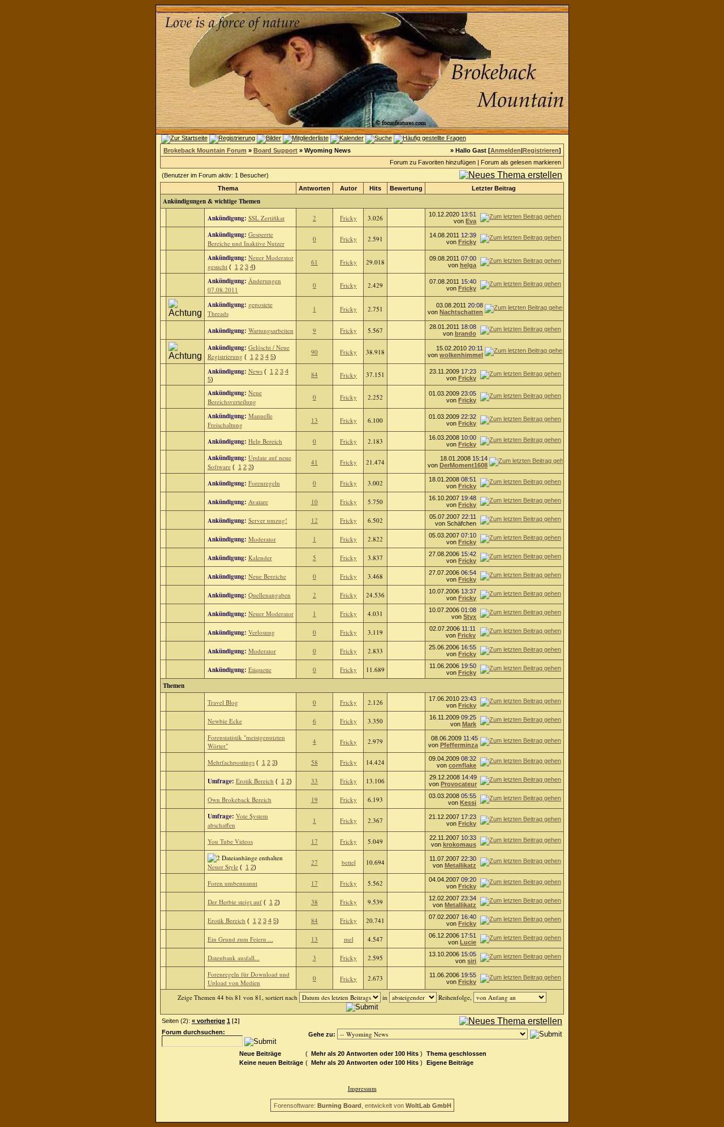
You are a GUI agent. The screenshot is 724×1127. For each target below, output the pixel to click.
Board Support (275, 150)
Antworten (314, 188)
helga (468, 265)
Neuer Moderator (271, 613)
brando (465, 333)
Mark (469, 724)
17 (314, 841)
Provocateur (459, 784)
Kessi (468, 802)
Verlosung (261, 632)
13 (314, 420)
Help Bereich (265, 441)
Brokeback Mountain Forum (205, 150)
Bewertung (406, 188)
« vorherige (208, 1020)
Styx (469, 616)
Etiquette (260, 669)
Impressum (362, 1088)
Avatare (258, 501)
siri (471, 960)
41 (314, 462)
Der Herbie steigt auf (235, 902)
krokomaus (459, 844)
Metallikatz (460, 865)
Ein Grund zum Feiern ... (240, 939)
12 (314, 520)
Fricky (348, 218)
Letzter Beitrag (494, 188)
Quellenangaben (269, 595)
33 (314, 781)
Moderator (262, 539)
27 (314, 862)
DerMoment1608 (463, 465)
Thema (228, 188)
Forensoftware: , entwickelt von (362, 1105)
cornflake (462, 765)
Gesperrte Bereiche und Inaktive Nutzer (246, 239)
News (255, 371)
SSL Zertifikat (266, 218)
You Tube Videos (230, 841)
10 (314, 501)
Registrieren (541, 150)
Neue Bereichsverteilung (235, 397)
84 (314, 374)
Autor (348, 188)
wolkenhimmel (461, 355)
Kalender (260, 557)
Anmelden (505, 150)
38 (314, 902)
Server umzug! (267, 520)
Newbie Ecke (225, 721)
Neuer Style (223, 866)
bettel (349, 862)
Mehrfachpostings (231, 762)
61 (314, 262)
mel (349, 939)
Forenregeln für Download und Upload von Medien (249, 978)
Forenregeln (264, 483)
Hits (375, 188)
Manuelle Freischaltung (240, 420)
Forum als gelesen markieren (521, 162)
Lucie (468, 942)
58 (314, 762)
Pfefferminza (459, 745)
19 (314, 799)
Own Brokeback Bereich (240, 799)
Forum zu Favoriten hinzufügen (433, 162)
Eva (471, 221)
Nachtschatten (461, 312)
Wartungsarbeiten (271, 330)
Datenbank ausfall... (234, 957)
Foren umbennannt (232, 883)
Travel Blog (223, 702)
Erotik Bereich (255, 781)
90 (314, 352)
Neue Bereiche (267, 576)
